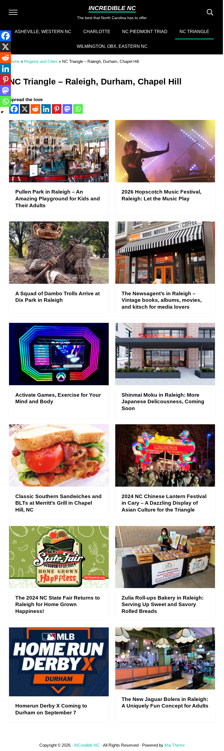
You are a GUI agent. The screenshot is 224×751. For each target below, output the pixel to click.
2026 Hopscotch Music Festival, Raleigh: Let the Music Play (161, 195)
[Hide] (2, 112)
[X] (25, 109)
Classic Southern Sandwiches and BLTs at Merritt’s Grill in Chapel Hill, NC (58, 503)
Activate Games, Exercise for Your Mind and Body (58, 398)
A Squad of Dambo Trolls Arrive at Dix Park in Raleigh (57, 296)
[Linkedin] (46, 109)
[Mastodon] (67, 109)
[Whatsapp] (78, 109)
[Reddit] (35, 109)
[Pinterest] (56, 109)
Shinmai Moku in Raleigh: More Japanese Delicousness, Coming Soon (163, 401)
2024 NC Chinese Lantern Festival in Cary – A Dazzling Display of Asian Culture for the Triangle (164, 503)
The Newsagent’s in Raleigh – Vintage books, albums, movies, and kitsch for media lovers (162, 300)
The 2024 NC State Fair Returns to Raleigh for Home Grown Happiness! (57, 604)
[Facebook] (5, 35)
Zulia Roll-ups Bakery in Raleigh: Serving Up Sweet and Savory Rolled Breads (163, 604)
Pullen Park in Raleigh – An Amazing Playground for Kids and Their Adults (57, 198)
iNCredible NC (112, 8)
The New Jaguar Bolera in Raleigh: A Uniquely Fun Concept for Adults (165, 702)
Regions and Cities (41, 61)
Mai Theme (174, 745)
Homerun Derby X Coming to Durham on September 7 (51, 709)
